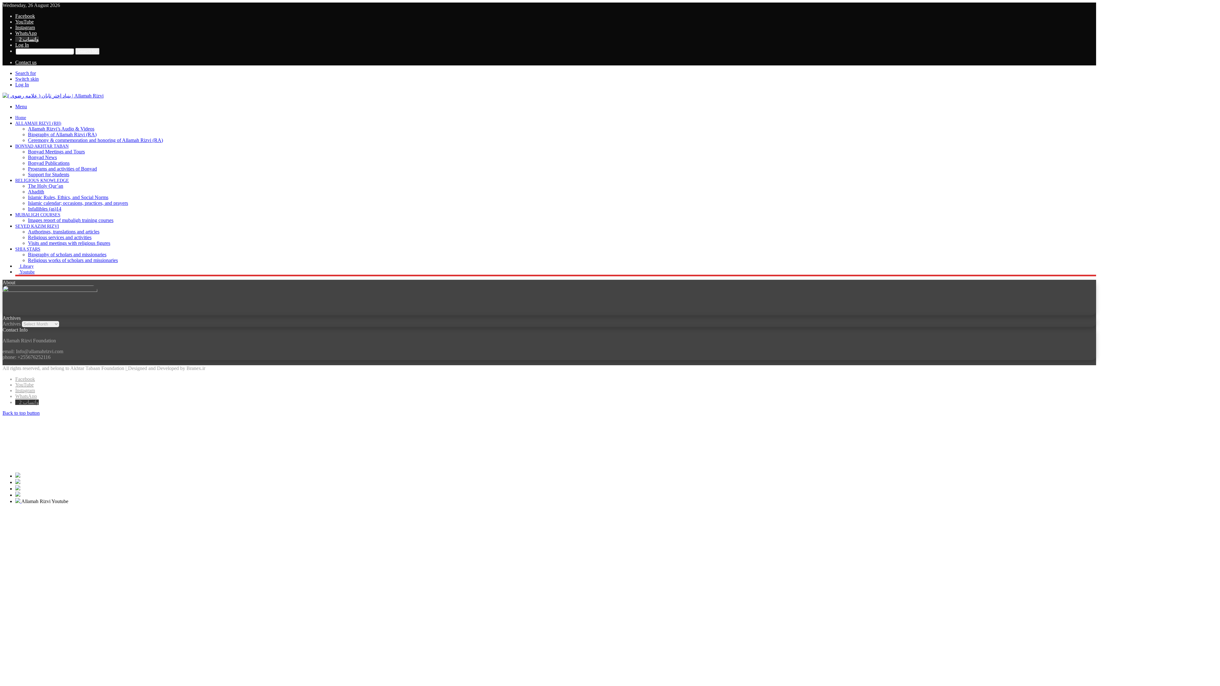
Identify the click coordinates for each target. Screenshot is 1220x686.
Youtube (27, 272)
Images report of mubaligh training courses (70, 220)
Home (20, 117)
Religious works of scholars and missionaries (73, 260)
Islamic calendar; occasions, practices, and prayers (78, 203)
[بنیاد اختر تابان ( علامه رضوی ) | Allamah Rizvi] (53, 95)
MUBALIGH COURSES (37, 214)
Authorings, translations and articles (63, 231)
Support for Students (48, 174)
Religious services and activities (60, 237)
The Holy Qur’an (45, 186)
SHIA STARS (27, 249)
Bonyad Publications (49, 163)
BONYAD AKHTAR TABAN (42, 146)
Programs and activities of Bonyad (62, 169)
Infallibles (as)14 (44, 209)
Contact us (26, 62)
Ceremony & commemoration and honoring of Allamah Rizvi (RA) (95, 140)
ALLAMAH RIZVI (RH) (38, 123)
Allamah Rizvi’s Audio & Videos (61, 128)
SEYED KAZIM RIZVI (37, 226)
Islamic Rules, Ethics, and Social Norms (68, 197)
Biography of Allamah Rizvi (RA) (62, 134)
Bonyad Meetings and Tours (56, 151)
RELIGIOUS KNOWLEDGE (42, 180)
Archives (12, 323)
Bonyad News (42, 157)
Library (26, 266)
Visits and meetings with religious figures (69, 243)
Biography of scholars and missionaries (67, 254)
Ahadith (36, 191)
